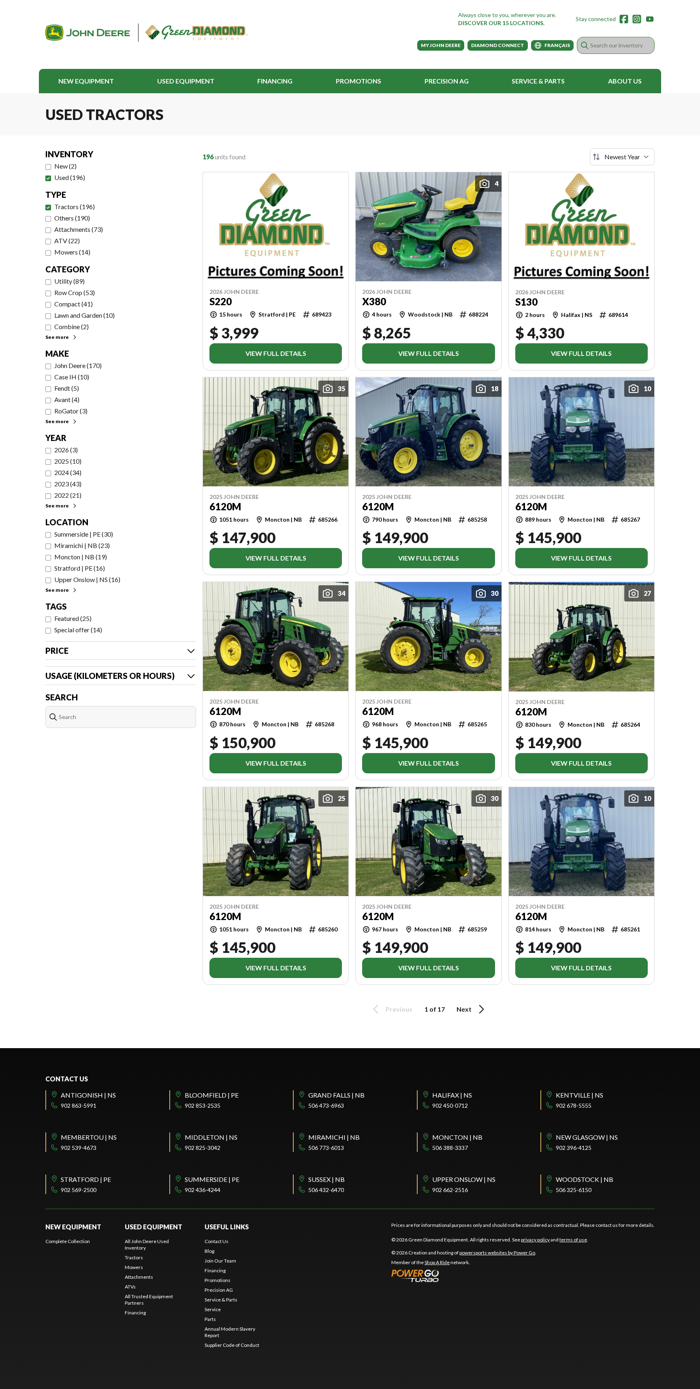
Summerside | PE (212, 1179)
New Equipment (86, 81)
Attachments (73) (78, 229)
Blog (209, 1251)
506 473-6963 (326, 1105)
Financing (274, 81)
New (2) (65, 166)
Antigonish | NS (88, 1095)
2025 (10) (67, 461)
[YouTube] (650, 19)
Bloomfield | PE (212, 1095)
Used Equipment (185, 81)
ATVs (130, 1287)
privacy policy (535, 1240)
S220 (220, 301)
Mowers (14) (72, 252)
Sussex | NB (326, 1179)
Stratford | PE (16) (79, 568)
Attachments (139, 1277)
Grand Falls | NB (336, 1095)
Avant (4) (66, 399)
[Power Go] (463, 1275)
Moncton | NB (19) (80, 557)
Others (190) (72, 218)
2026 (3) (66, 450)
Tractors (134, 1257)
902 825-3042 (202, 1147)
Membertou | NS (89, 1137)
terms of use (573, 1240)
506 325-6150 (573, 1189)
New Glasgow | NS (587, 1137)
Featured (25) (73, 618)
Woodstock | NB (584, 1179)
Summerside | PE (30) (83, 534)
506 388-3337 (450, 1147)
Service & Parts (538, 81)
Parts (210, 1319)
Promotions (358, 81)
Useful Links (227, 1227)
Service (213, 1309)
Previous (399, 1009)
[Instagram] (637, 19)
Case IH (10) (71, 377)
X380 (374, 301)
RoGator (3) (71, 411)
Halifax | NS (452, 1095)
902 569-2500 (78, 1189)
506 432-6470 (326, 1189)
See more (57, 337)
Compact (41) (73, 304)
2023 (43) (67, 484)
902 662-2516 (450, 1189)
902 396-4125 (573, 1147)
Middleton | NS (211, 1137)
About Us (625, 81)
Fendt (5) (66, 388)
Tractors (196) (74, 206)
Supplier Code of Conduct (232, 1345)
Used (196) (69, 177)
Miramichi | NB (334, 1137)
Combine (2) (71, 326)
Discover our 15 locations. (501, 22)
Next (464, 1009)
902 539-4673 (78, 1147)
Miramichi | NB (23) (82, 545)
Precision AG (447, 81)
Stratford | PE (86, 1179)
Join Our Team (220, 1261)
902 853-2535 (202, 1105)
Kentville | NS (579, 1095)
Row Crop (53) (74, 292)
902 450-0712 (450, 1105)
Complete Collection (67, 1241)
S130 (526, 302)
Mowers (134, 1267)
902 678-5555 (573, 1105)
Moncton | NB (457, 1137)
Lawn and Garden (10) (84, 315)
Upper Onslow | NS (463, 1179)
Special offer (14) (78, 630)
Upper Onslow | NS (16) (87, 579)
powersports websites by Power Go (497, 1253)
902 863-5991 (78, 1105)
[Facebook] (624, 19)
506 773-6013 (326, 1147)
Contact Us (216, 1241)
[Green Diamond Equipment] (146, 32)
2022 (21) (67, 495)
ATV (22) (67, 240)
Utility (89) (69, 281)
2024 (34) (67, 472)
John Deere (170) (78, 365)
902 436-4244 (202, 1189)
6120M (225, 506)
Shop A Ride (437, 1262)
